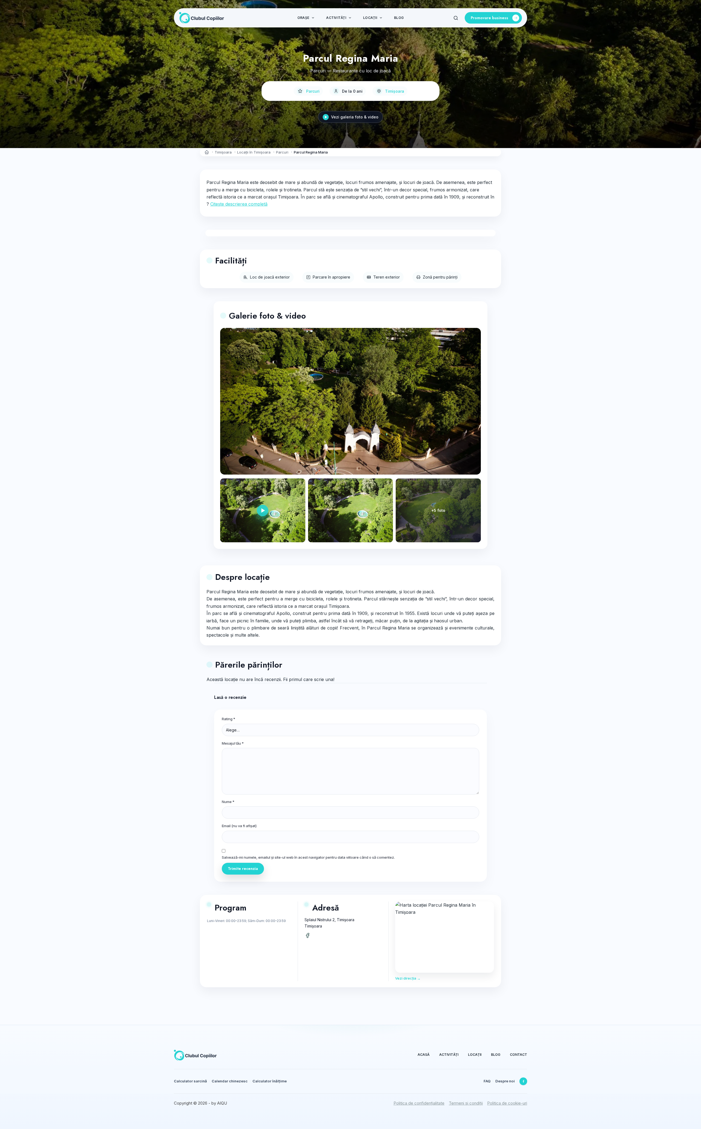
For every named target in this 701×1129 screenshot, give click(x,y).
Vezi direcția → (408, 978)
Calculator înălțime (269, 1081)
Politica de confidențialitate (418, 1103)
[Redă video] (262, 510)
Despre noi (505, 1081)
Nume (228, 801)
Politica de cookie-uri (507, 1103)
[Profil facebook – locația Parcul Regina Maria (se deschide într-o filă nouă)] (307, 935)
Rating (228, 719)
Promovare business (489, 18)
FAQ (487, 1081)
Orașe (303, 18)
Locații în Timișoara (254, 152)
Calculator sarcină (190, 1081)
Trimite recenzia (243, 868)
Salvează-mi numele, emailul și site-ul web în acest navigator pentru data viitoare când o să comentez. (308, 857)
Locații (370, 18)
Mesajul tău (233, 743)
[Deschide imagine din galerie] (350, 510)
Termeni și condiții (466, 1103)
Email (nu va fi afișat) (239, 826)
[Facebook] (523, 1081)
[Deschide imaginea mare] (350, 401)
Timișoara (394, 91)
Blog (399, 18)
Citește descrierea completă (239, 204)
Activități (336, 18)
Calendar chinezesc (230, 1081)
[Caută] (456, 18)
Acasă (424, 1055)
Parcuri (313, 91)
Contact (518, 1055)
